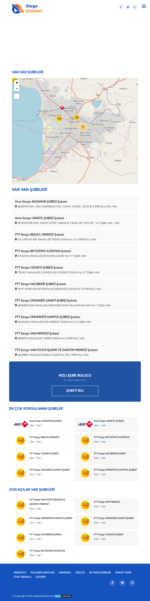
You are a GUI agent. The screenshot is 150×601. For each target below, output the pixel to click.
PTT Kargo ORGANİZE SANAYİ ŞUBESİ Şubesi (46, 300)
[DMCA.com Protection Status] (63, 596)
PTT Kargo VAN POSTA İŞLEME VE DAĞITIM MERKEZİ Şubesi (56, 350)
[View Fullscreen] (17, 96)
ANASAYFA (20, 572)
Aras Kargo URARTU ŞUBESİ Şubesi (39, 218)
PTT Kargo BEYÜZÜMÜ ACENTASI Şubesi (43, 251)
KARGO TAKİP (123, 572)
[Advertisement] (75, 42)
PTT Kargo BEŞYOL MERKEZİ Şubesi (39, 234)
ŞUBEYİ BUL (75, 390)
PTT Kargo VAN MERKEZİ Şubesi (37, 333)
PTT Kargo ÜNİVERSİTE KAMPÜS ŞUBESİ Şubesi (47, 317)
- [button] (17, 88)
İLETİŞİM (40, 577)
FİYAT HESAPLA (22, 577)
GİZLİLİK (80, 572)
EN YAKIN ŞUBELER (100, 572)
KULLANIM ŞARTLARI (43, 572)
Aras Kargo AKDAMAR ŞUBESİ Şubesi (41, 201)
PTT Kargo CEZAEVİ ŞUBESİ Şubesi (39, 267)
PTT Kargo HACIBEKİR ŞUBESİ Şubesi (40, 284)
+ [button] (17, 82)
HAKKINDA (65, 572)
